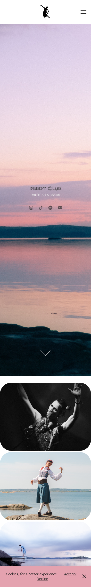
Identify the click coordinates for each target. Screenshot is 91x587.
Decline (42, 578)
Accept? (70, 574)
